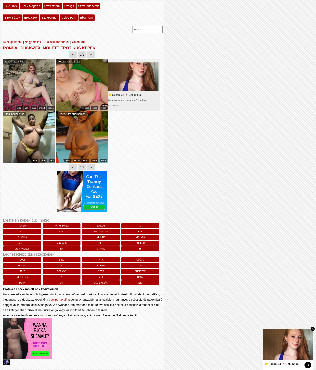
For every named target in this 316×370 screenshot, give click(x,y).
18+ (101, 243)
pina (101, 260)
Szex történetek (88, 6)
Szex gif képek (12, 42)
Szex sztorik (52, 6)
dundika (22, 237)
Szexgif (69, 6)
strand (101, 249)
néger (43, 160)
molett (42, 108)
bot (22, 231)
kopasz (85, 108)
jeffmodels (22, 249)
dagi (52, 160)
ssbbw (77, 160)
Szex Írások (12, 17)
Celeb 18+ (79, 42)
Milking (100, 237)
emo (61, 231)
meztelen (22, 277)
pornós (61, 271)
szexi (101, 277)
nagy (140, 277)
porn (22, 283)
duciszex (140, 271)
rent (62, 249)
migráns (62, 243)
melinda (140, 237)
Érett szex (30, 17)
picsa (94, 108)
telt (22, 271)
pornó (101, 265)
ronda (51, 108)
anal (140, 231)
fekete (103, 160)
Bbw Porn (86, 17)
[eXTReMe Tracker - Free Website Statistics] (6, 364)
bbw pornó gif (58, 299)
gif (61, 283)
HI (140, 249)
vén (26, 108)
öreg (19, 108)
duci (34, 108)
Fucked (140, 243)
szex (101, 271)
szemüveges (100, 231)
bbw (61, 260)
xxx (140, 265)
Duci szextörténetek (56, 42)
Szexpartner (49, 17)
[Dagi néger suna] (29, 162)
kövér (85, 160)
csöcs (140, 260)
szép (140, 283)
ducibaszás (101, 283)
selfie (22, 243)
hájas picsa (61, 226)
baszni (101, 226)
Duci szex (11, 6)
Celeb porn (69, 17)
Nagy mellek (33, 42)
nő (61, 265)
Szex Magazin (31, 6)
